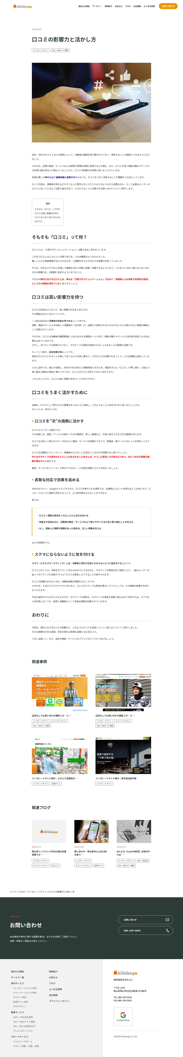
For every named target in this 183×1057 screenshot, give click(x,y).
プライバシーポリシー (59, 1001)
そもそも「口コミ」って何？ (48, 208)
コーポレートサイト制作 (25, 988)
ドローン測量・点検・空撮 (26, 1046)
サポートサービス (19, 1036)
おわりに (39, 221)
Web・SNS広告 (142, 860)
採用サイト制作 (20, 1001)
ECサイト (55, 865)
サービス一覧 (17, 977)
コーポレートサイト (40, 50)
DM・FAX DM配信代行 (24, 1026)
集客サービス (17, 1012)
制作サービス (17, 983)
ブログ (128, 6)
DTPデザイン (19, 1006)
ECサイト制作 (20, 997)
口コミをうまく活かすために (48, 217)
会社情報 (137, 6)
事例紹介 (108, 6)
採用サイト (56, 783)
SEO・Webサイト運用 (60, 50)
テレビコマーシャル (23, 1030)
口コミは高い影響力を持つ (47, 213)
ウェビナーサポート (23, 1041)
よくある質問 (149, 6)
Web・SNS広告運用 (23, 1017)
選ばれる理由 (84, 6)
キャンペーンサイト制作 (25, 992)
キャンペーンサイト (59, 721)
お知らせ (118, 6)
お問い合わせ (168, 6)
